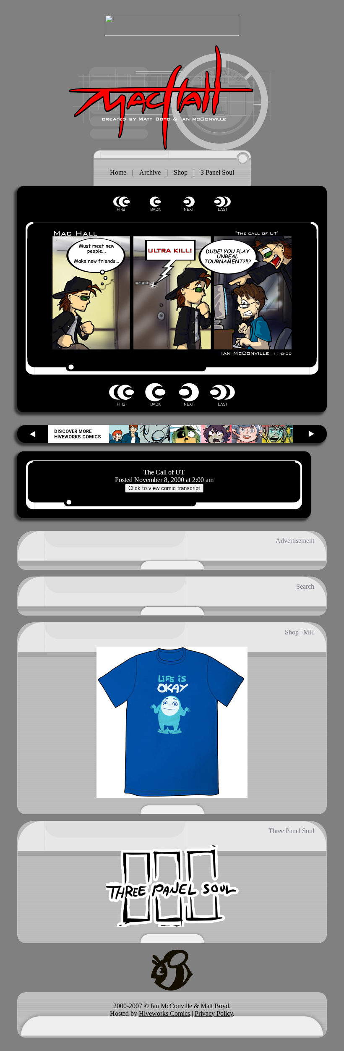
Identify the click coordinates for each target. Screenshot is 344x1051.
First (121, 202)
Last (222, 202)
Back (155, 202)
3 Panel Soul (217, 172)
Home (118, 172)
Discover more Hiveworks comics (77, 434)
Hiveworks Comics (164, 1013)
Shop (181, 172)
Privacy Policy (214, 1013)
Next (188, 202)
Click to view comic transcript (164, 488)
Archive (150, 172)
